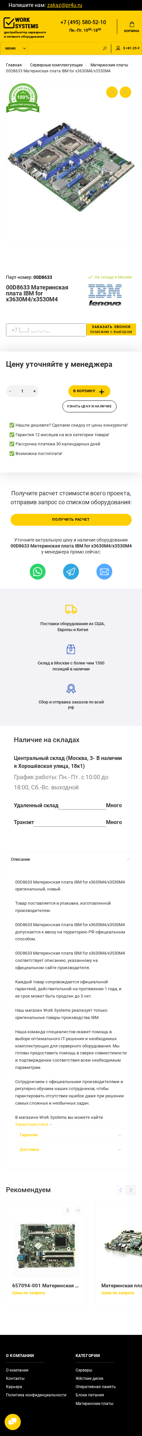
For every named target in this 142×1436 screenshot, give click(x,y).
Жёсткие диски (89, 1378)
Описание (20, 859)
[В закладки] (78, 1210)
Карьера (14, 1386)
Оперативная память (96, 1386)
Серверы (84, 1370)
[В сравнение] (67, 1210)
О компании (17, 1370)
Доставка (29, 1149)
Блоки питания (90, 1395)
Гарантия (29, 1134)
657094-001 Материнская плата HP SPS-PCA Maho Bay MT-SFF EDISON (46, 1286)
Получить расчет (70, 519)
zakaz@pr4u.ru (64, 5)
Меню (10, 48)
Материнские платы (94, 1403)
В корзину (84, 391)
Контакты (15, 1378)
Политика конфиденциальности (36, 1395)
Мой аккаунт (118, 48)
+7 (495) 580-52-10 (83, 22)
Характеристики (71, 1139)
